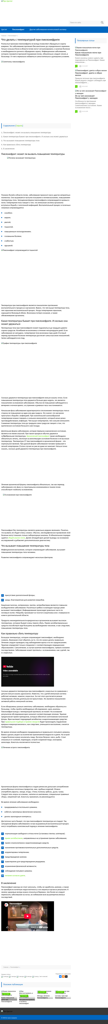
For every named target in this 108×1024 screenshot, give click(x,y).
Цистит (4, 30)
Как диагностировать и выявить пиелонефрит (26, 1001)
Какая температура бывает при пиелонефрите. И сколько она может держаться (34, 137)
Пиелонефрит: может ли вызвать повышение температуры (26, 133)
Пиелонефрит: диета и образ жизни (88, 74)
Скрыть (19, 126)
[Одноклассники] (63, 976)
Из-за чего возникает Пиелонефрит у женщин (86, 97)
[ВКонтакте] (60, 976)
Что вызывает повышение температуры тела (20, 141)
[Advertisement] (36, 106)
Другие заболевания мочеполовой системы (48, 30)
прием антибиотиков (14, 838)
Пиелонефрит (18, 30)
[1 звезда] (5, 976)
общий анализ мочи (16, 538)
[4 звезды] (28, 976)
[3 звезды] (20, 976)
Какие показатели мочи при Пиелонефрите (7, 999)
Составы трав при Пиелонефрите (61, 997)
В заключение (8, 149)
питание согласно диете (15, 876)
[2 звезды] (13, 976)
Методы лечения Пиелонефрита (43, 997)
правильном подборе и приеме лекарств (22, 722)
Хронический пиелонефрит (38, 436)
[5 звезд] (35, 976)
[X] (66, 976)
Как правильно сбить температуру (16, 145)
